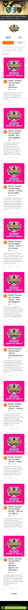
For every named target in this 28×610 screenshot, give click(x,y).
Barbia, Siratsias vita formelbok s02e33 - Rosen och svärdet (15, 244)
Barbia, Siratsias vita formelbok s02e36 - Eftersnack (15, 84)
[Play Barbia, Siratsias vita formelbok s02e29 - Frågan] (5, 458)
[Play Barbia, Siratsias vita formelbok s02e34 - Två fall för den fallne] (5, 187)
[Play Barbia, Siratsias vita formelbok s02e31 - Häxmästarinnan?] (5, 349)
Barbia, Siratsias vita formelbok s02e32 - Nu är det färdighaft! (15, 298)
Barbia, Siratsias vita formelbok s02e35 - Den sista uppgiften (15, 134)
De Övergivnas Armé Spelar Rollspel (13, 16)
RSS (21, 42)
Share (8, 42)
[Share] (17, 102)
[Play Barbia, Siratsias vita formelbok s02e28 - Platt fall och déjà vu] (5, 508)
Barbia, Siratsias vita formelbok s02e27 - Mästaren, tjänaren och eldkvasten (15, 564)
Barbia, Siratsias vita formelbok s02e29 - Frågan (15, 459)
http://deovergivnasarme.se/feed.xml (11, 18)
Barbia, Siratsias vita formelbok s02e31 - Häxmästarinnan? (15, 352)
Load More (14, 593)
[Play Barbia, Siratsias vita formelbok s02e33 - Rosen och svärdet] (5, 242)
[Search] (23, 2)
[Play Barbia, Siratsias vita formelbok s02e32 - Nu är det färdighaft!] (5, 296)
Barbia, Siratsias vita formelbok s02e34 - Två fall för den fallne (15, 189)
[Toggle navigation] (26, 2)
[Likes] (4, 102)
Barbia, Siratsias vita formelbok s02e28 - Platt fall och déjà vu (15, 510)
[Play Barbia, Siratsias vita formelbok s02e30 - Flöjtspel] (5, 405)
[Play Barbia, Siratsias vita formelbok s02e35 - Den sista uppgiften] (5, 132)
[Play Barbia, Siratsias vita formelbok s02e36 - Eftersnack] (5, 81)
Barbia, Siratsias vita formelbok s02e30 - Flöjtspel (15, 406)
